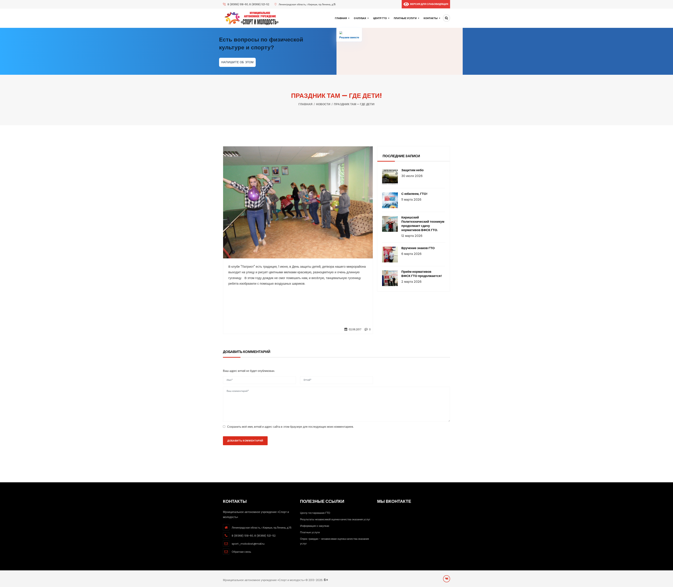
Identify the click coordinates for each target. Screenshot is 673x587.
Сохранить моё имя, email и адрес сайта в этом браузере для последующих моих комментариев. (290, 427)
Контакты (431, 18)
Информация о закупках (314, 526)
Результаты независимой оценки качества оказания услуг (335, 519)
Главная (341, 18)
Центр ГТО (380, 18)
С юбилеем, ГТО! (414, 194)
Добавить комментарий (245, 440)
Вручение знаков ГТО (418, 248)
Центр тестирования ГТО (315, 513)
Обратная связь (241, 552)
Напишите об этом (237, 62)
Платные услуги (405, 18)
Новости (323, 104)
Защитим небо (412, 170)
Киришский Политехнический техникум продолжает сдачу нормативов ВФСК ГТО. (422, 223)
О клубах (360, 18)
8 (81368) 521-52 (259, 4)
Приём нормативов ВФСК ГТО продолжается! (421, 274)
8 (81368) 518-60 (237, 4)
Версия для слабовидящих (428, 4)
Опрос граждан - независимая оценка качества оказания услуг (334, 541)
